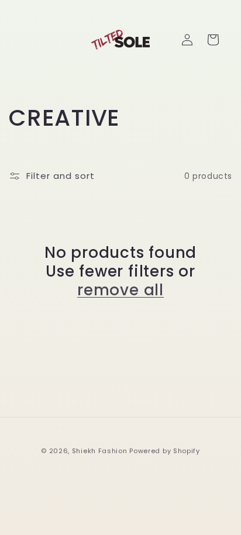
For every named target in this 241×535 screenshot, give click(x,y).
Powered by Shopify (164, 450)
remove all (120, 290)
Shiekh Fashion (100, 450)
